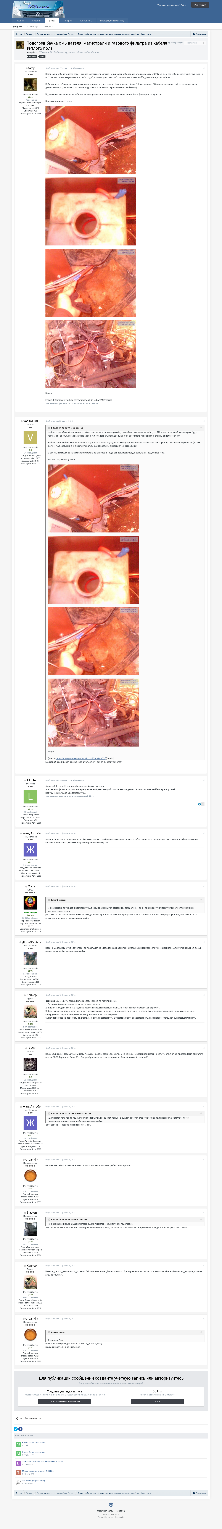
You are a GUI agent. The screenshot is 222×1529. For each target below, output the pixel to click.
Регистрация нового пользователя (65, 1401)
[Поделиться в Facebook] (20, 1429)
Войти (157, 1401)
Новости (36, 20)
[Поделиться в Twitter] (16, 1429)
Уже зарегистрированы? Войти (172, 5)
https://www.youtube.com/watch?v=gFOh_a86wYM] (81, 758)
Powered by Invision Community (111, 1517)
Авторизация (177, 43)
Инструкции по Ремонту (112, 20)
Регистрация (200, 5)
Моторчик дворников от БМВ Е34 (37, 1471)
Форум (52, 20)
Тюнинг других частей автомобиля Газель (78, 52)
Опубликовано (59, 68)
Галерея (68, 20)
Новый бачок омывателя (33, 1442)
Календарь (33, 26)
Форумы (17, 26)
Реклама (120, 1511)
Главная (20, 20)
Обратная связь (105, 1511)
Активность (86, 20)
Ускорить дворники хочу (33, 1480)
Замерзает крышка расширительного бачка (42, 1461)
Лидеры (48, 26)
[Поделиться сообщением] (203, 68)
